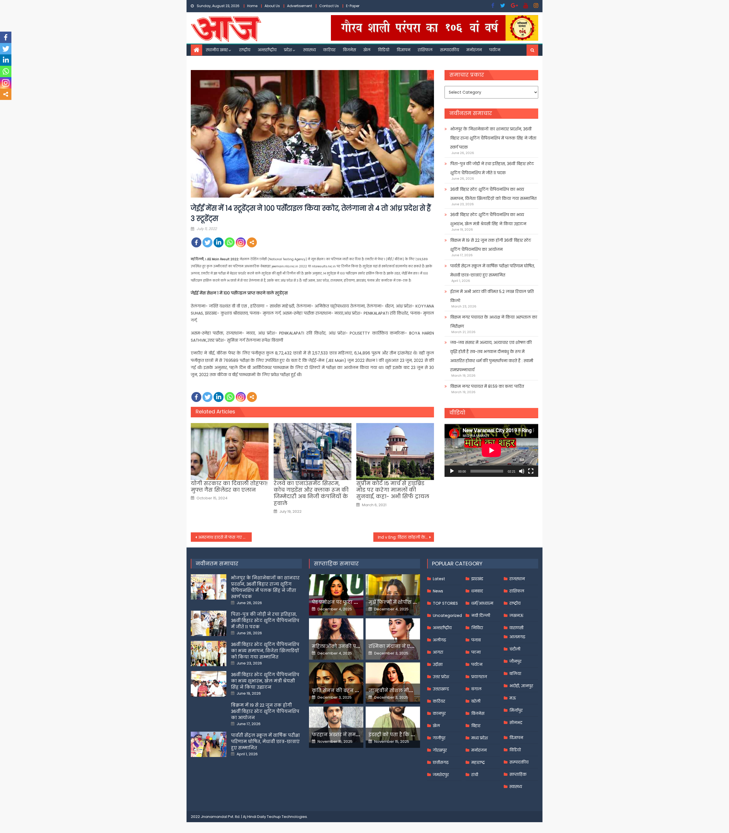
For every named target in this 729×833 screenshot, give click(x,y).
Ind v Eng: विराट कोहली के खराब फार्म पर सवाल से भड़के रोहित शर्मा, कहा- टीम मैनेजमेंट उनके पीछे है (406, 537)
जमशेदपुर (441, 774)
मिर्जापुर (516, 710)
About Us (272, 5)
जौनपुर (515, 661)
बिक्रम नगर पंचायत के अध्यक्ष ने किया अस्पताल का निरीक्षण (493, 321)
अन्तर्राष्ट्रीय (267, 50)
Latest (439, 579)
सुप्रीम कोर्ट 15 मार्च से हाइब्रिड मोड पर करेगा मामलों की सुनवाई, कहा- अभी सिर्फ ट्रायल (392, 490)
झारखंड (477, 579)
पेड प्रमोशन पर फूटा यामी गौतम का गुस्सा (355, 602)
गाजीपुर (439, 738)
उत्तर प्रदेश (441, 677)
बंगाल (476, 689)
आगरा (438, 652)
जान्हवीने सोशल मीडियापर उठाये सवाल (410, 690)
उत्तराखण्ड (441, 689)
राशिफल (425, 50)
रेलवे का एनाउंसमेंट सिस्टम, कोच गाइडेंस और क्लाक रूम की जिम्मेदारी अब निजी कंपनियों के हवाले (311, 493)
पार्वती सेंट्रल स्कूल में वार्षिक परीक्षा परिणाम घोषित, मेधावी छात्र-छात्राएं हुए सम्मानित (492, 270)
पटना (476, 652)
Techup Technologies (287, 816)
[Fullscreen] (531, 471)
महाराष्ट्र (478, 762)
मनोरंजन (474, 50)
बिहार (475, 726)
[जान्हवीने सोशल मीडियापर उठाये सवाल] (393, 682)
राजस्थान (517, 579)
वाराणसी (516, 628)
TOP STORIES (445, 603)
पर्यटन (494, 50)
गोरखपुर (440, 750)
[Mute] (522, 471)
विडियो (383, 50)
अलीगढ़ (439, 640)
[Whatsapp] (230, 242)
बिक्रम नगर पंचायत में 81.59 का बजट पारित (487, 386)
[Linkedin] (219, 242)
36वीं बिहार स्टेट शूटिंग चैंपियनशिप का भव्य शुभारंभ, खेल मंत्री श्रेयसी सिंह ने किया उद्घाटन (488, 219)
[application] (491, 450)
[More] (252, 242)
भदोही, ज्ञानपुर (521, 686)
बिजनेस (349, 50)
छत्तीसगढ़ (441, 762)
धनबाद (477, 591)
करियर (329, 50)
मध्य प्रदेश (479, 738)
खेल (366, 50)
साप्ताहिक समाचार (336, 563)
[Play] (452, 471)
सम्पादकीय (449, 50)
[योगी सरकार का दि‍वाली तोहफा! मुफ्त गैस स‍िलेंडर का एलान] (230, 451)
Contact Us (329, 5)
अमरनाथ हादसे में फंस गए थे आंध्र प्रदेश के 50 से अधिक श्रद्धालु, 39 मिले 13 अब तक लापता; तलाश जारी (225, 537)
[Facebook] (196, 242)
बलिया (515, 673)
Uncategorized (447, 615)
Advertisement (299, 5)
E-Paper (352, 5)
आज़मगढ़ (517, 637)
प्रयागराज (479, 677)
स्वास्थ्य (309, 50)
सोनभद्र (515, 722)
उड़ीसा (438, 664)
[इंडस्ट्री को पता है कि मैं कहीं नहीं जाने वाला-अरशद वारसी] (393, 723)
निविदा (477, 628)
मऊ (512, 698)
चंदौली (514, 649)
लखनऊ (516, 615)
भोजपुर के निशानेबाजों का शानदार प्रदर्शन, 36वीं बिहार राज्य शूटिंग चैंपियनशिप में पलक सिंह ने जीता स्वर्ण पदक (493, 138)
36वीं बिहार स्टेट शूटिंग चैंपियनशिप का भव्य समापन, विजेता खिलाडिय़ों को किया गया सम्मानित (493, 193)
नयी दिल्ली (480, 615)
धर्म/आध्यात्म (482, 603)
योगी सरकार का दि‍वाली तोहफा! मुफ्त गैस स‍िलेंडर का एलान (229, 486)
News (438, 591)
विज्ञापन (403, 50)
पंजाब (476, 640)
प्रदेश (288, 50)
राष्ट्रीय (244, 50)
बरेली (475, 701)
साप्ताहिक (518, 774)
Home (252, 5)
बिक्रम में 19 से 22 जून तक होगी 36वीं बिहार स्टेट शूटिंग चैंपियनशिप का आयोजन (490, 244)
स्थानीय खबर (217, 50)
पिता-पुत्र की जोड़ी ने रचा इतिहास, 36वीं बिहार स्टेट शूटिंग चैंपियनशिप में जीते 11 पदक (492, 168)
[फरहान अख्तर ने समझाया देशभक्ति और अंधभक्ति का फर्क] (336, 724)
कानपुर (439, 713)
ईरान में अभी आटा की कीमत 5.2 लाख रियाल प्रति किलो (492, 296)
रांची (474, 774)
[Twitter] (207, 242)
